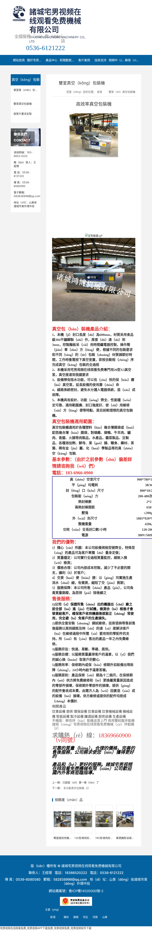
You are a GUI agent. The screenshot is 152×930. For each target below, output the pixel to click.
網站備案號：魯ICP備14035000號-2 (76, 891)
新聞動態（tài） (68, 60)
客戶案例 (84, 60)
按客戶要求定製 (23, 113)
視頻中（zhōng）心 (117, 60)
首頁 (99, 91)
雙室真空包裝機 (23, 103)
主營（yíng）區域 (53, 913)
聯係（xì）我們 (133, 60)
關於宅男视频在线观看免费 (35, 60)
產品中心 (51, 60)
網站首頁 (19, 60)
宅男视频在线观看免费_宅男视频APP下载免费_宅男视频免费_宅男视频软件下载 (45, 928)
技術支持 (100, 60)
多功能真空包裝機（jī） (77, 788)
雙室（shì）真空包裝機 (122, 91)
